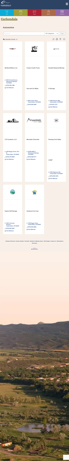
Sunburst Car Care (33, 211)
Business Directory (10, 241)
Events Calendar (20, 241)
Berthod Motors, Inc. (11, 68)
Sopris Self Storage (11, 211)
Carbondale (9, 19)
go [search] (62, 33)
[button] (53, 3)
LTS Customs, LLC (11, 139)
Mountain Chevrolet (33, 139)
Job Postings (47, 241)
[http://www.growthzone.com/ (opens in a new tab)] (34, 248)
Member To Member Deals (36, 241)
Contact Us (53, 241)
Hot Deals (27, 241)
